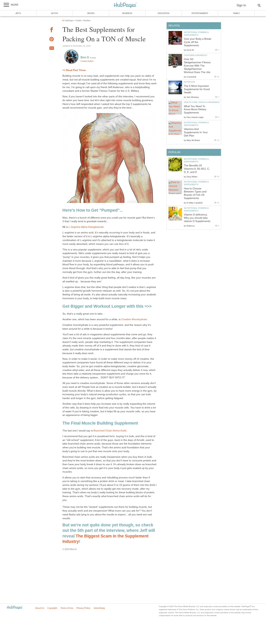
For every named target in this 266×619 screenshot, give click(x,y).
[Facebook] (51, 30)
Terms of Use (66, 608)
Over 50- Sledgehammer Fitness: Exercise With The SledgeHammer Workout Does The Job (197, 66)
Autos (54, 13)
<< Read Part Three (74, 70)
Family (236, 13)
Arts (18, 13)
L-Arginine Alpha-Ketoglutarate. (86, 227)
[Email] (51, 49)
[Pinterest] (51, 40)
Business (127, 13)
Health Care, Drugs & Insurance (202, 102)
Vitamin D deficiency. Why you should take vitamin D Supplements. (197, 218)
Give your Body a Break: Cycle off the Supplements (198, 42)
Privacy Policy (83, 608)
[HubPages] (125, 5)
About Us (39, 608)
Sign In (241, 5)
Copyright (52, 608)
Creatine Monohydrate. (134, 319)
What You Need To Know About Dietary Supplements (195, 109)
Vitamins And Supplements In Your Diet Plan (196, 132)
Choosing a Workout (195, 55)
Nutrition (189, 82)
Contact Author (87, 61)
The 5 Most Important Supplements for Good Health (197, 89)
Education (163, 13)
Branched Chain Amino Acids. (110, 430)
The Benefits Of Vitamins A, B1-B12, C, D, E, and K (197, 168)
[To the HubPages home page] (15, 607)
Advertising (99, 608)
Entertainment (200, 13)
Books (90, 13)
